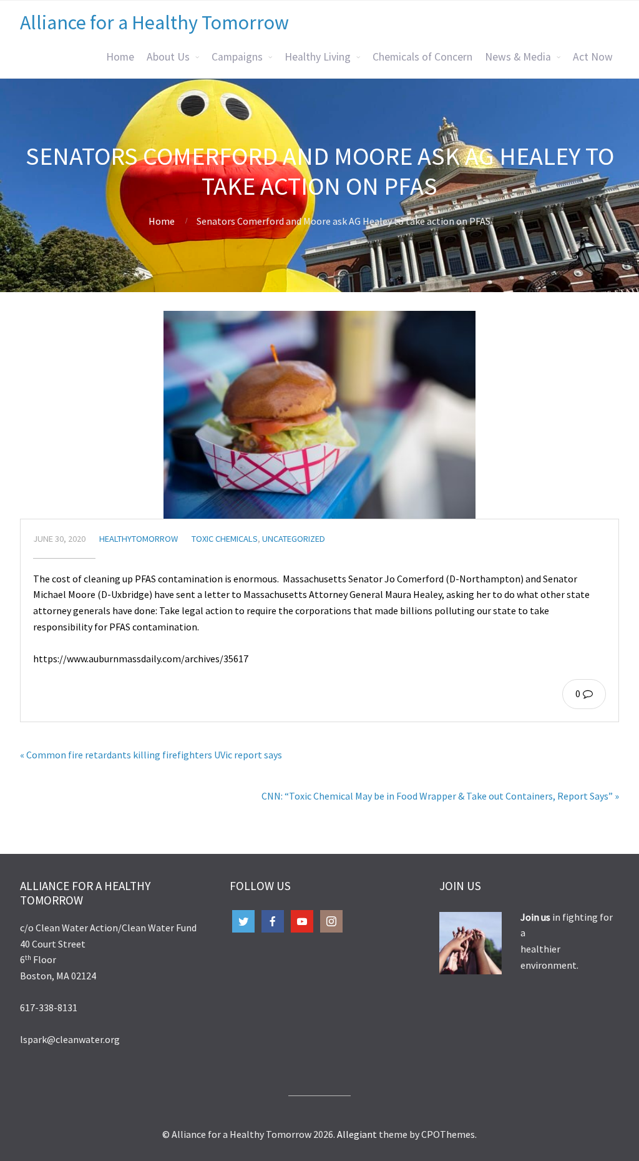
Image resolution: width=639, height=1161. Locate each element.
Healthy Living (318, 57)
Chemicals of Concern (422, 57)
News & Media (518, 57)
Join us (536, 917)
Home (120, 57)
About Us (168, 57)
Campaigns (237, 57)
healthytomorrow (138, 538)
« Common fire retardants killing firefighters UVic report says (151, 754)
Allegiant (357, 1134)
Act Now (593, 57)
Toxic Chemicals (225, 538)
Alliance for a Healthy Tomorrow (154, 22)
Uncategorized (293, 538)
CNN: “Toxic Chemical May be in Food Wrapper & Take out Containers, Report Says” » (440, 796)
